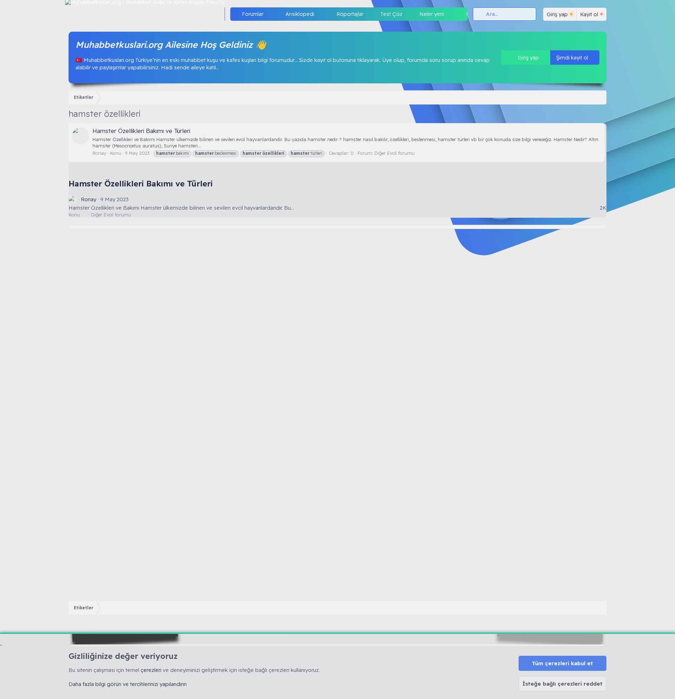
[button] (269, 13)
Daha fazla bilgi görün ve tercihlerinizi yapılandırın (128, 684)
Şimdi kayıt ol (573, 57)
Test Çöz (391, 14)
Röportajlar (350, 14)
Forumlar (252, 14)
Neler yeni (431, 14)
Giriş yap (527, 57)
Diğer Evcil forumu (394, 153)
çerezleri (151, 670)
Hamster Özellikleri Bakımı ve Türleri (141, 130)
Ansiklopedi (299, 14)
